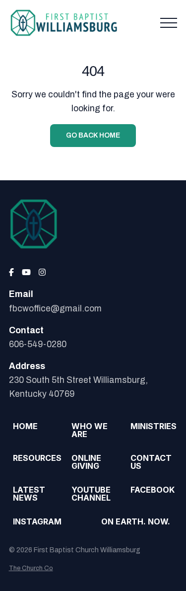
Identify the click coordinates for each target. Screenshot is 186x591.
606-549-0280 (37, 344)
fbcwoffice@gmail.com (55, 308)
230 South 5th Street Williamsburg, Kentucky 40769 (78, 387)
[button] (168, 22)
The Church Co (31, 568)
